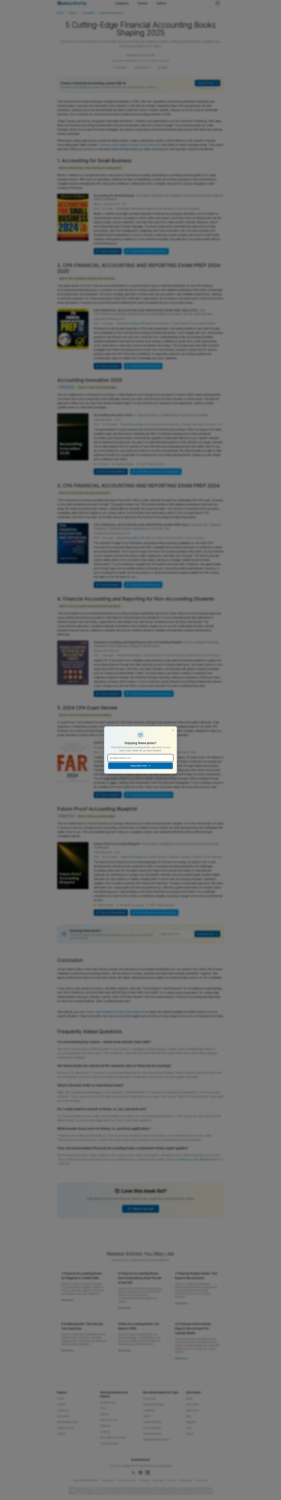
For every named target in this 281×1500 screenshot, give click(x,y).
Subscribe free (138, 765)
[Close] (173, 730)
